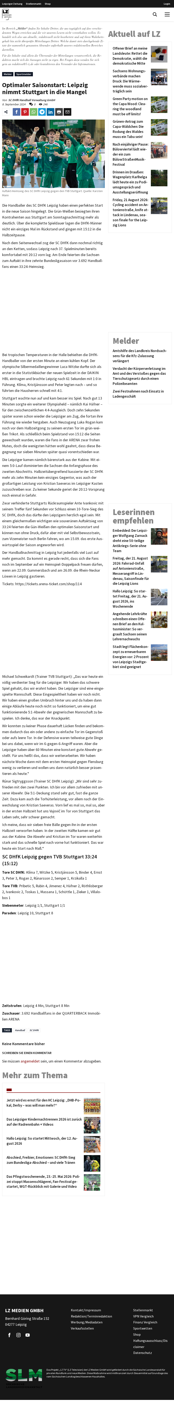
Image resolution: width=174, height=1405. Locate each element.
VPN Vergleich (143, 1316)
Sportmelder (23, 74)
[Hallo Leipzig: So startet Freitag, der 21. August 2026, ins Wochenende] (158, 599)
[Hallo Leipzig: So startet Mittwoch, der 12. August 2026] (91, 1144)
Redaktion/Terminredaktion (91, 1316)
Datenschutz (142, 1353)
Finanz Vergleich (145, 1322)
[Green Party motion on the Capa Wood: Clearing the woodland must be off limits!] (158, 106)
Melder (8, 74)
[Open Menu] (167, 14)
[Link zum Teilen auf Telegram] (42, 112)
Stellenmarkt (33, 3)
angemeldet (30, 1061)
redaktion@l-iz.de (22, 64)
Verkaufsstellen (82, 1328)
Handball (20, 1030)
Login (167, 3)
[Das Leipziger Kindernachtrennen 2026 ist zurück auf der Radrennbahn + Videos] (91, 1125)
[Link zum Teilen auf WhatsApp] (33, 112)
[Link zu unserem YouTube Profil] (27, 1335)
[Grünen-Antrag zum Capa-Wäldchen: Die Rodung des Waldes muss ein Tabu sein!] (158, 129)
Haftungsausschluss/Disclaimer (150, 1343)
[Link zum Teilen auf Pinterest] (25, 112)
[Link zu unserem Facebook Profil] (9, 1335)
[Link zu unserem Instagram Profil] (18, 1335)
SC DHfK (34, 1030)
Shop (48, 3)
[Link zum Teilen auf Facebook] (16, 112)
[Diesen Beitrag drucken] (59, 112)
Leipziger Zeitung (12, 3)
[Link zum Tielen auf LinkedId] (50, 112)
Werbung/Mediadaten (86, 1322)
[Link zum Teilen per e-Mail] (67, 112)
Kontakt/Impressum (86, 1310)
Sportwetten (142, 1328)
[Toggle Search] (154, 14)
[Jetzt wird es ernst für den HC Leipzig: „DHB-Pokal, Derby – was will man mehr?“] (91, 1106)
